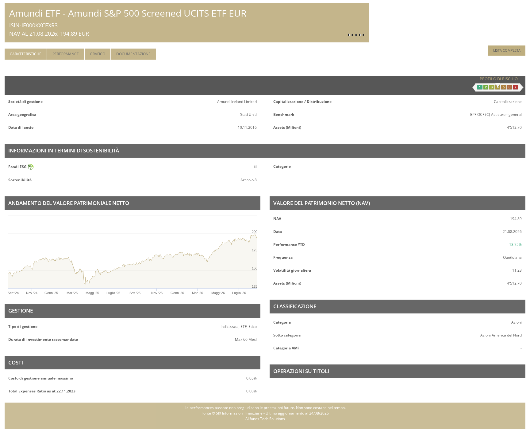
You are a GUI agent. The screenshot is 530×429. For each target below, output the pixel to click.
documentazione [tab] (133, 54)
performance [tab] (65, 54)
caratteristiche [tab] (25, 54)
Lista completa (506, 50)
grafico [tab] (97, 54)
